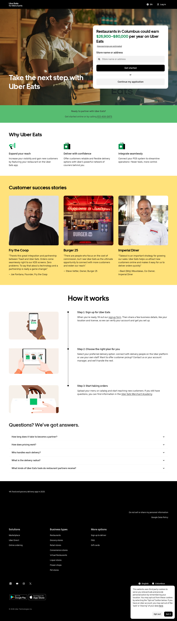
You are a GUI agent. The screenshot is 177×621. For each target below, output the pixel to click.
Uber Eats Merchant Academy (136, 394)
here (161, 606)
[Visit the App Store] (37, 597)
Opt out (157, 614)
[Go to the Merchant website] (15, 4)
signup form (115, 317)
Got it (168, 614)
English (145, 583)
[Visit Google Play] (18, 597)
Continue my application (131, 81)
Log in (163, 4)
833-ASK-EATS (104, 116)
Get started (130, 68)
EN (151, 4)
